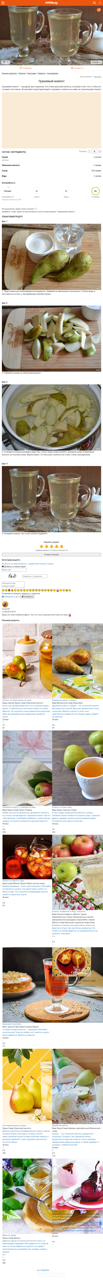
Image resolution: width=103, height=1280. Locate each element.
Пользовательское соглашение (51, 1273)
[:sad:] (21, 590)
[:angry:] (51, 590)
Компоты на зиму (10, 564)
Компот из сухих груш (62, 807)
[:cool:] (36, 590)
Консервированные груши (14, 1125)
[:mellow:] (54, 590)
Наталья (97, 77)
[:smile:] (45, 590)
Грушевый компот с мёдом (64, 700)
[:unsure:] (30, 590)
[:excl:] (12, 590)
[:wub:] (57, 590)
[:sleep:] (60, 590)
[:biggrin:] (39, 590)
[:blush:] (42, 590)
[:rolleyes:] (33, 590)
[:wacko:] (24, 590)
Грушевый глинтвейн (12, 1024)
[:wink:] (15, 590)
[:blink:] (18, 590)
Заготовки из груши (44, 564)
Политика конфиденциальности (51, 1276)
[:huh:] (69, 590)
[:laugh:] (66, 590)
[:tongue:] (48, 590)
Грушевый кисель (60, 1125)
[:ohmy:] (6, 590)
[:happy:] (27, 590)
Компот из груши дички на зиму (17, 700)
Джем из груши (9, 1235)
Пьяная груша (58, 1211)
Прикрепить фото (12, 597)
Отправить (28, 597)
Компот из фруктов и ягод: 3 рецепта (68, 911)
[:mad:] (3, 590)
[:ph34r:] (9, 590)
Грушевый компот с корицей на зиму (19, 807)
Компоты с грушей (27, 564)
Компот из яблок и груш (13, 881)
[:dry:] (63, 590)
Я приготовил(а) (51, 554)
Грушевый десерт (59, 978)
